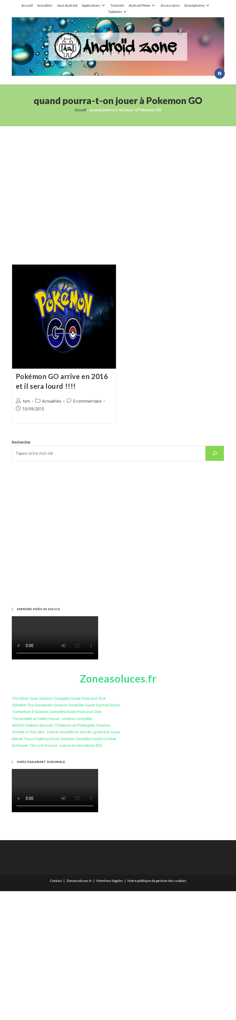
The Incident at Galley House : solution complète (52, 719)
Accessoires (170, 5)
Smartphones (194, 5)
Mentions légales (109, 880)
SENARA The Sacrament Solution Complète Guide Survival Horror (66, 705)
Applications (91, 5)
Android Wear (140, 5)
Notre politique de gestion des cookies (156, 880)
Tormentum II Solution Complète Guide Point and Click (57, 712)
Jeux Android (67, 5)
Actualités (45, 5)
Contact (56, 880)
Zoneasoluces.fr (79, 880)
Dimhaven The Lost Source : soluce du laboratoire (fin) (57, 745)
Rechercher (21, 442)
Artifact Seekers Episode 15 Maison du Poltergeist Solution (61, 725)
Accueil (27, 5)
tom (26, 401)
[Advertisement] (118, 188)
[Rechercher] (214, 453)
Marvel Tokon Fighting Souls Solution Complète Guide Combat (64, 739)
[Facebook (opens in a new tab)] (219, 73)
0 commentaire (87, 401)
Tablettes (115, 12)
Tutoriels (117, 5)
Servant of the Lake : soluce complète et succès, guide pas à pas (66, 732)
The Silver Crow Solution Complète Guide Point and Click (59, 698)
